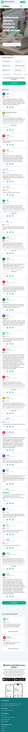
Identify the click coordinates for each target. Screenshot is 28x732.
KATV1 (7, 94)
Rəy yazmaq (14, 83)
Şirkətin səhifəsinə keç (13, 631)
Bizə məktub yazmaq (8, 710)
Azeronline (8, 316)
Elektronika (3, 730)
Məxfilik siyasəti (4, 721)
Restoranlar (4, 726)
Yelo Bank (8, 398)
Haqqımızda (4, 715)
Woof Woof (8, 490)
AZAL (7, 222)
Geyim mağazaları (7, 74)
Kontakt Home (9, 433)
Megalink (8, 136)
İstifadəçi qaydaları (5, 719)
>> (20, 607)
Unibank (7, 151)
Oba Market (8, 238)
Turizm (2, 728)
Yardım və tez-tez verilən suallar (8, 717)
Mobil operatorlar (18, 74)
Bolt (7, 334)
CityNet (7, 170)
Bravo (7, 113)
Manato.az (8, 419)
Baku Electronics (9, 282)
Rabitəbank (8, 526)
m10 (7, 201)
